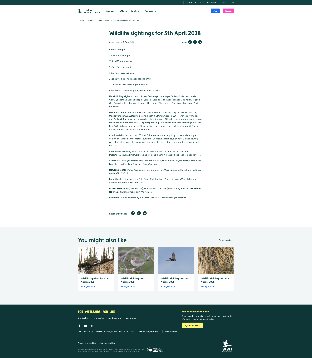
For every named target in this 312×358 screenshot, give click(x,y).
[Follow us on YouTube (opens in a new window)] (85, 326)
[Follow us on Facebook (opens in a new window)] (79, 326)
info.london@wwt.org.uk (150, 332)
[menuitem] (215, 11)
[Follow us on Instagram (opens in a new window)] (91, 326)
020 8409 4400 (171, 332)
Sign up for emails (192, 325)
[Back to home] (227, 346)
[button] (190, 42)
